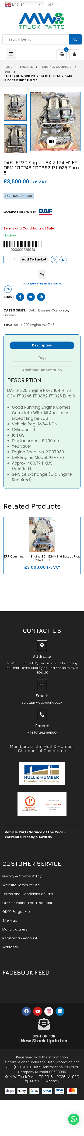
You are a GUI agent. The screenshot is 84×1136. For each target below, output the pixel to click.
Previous (16, 151)
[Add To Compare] (8, 289)
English (17, 4)
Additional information (42, 370)
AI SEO (73, 1076)
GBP (51, 4)
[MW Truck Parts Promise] (42, 274)
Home (8, 67)
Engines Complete (56, 67)
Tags (42, 357)
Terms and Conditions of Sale (29, 228)
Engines (26, 67)
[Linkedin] (60, 1011)
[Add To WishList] (54, 259)
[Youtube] (37, 1011)
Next (16, 93)
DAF (7, 72)
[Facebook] (26, 1011)
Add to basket (34, 259)
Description (42, 345)
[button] (73, 1119)
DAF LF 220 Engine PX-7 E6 (34, 324)
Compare (63, 259)
